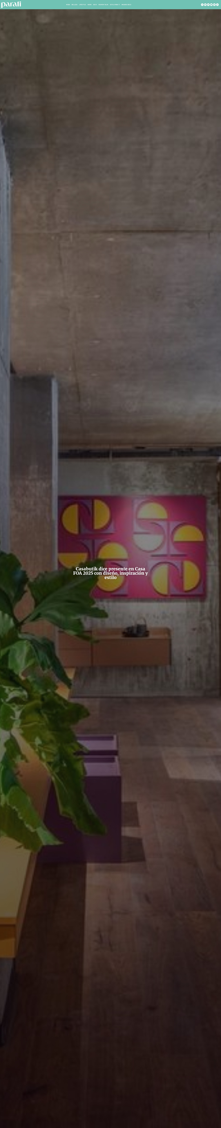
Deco (95, 4)
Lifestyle (82, 4)
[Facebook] (205, 4)
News (90, 4)
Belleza (74, 4)
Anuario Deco (126, 4)
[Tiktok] (217, 4)
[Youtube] (211, 4)
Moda (68, 4)
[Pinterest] (214, 4)
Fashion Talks (103, 4)
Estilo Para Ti (115, 4)
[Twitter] (208, 4)
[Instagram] (202, 4)
